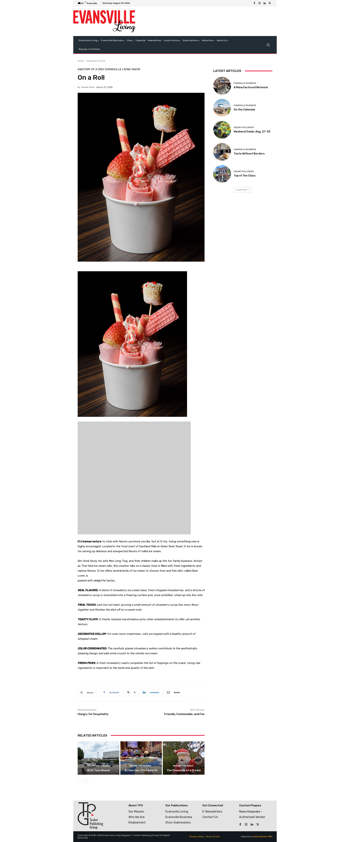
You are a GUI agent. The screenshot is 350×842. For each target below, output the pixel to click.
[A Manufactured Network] (222, 85)
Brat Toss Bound (98, 770)
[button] (268, 45)
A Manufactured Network (251, 87)
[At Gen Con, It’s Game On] (141, 758)
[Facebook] (254, 3)
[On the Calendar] (222, 108)
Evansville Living (118, 69)
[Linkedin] (264, 3)
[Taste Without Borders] (222, 152)
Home (81, 60)
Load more (241, 189)
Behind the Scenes (98, 766)
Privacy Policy (197, 836)
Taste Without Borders (249, 153)
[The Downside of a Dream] (184, 758)
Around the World (183, 766)
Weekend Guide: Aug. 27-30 (252, 131)
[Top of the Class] (222, 174)
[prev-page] (80, 780)
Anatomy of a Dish (95, 60)
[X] (269, 3)
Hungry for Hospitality (93, 714)
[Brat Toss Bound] (98, 758)
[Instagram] (259, 3)
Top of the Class (245, 175)
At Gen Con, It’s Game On (141, 770)
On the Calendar (244, 109)
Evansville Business (245, 83)
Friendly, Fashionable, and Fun (184, 714)
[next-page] (85, 780)
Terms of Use (213, 836)
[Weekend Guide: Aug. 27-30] (222, 130)
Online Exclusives (244, 127)
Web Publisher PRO (262, 836)
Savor (135, 69)
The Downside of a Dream (184, 770)
